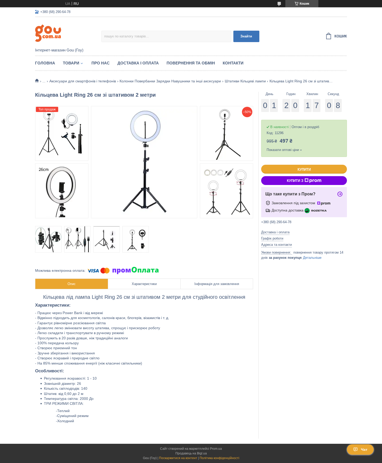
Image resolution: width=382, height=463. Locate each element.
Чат (364, 449)
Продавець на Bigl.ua (191, 453)
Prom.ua (216, 449)
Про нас (100, 63)
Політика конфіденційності (219, 458)
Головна (45, 63)
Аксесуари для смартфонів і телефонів (82, 81)
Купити (304, 169)
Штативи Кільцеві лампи (245, 81)
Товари (71, 63)
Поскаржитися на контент (178, 458)
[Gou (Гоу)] (68, 33)
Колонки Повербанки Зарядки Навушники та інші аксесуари (170, 81)
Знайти (246, 36)
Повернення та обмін (191, 63)
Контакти (233, 63)
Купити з (295, 181)
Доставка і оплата (138, 63)
